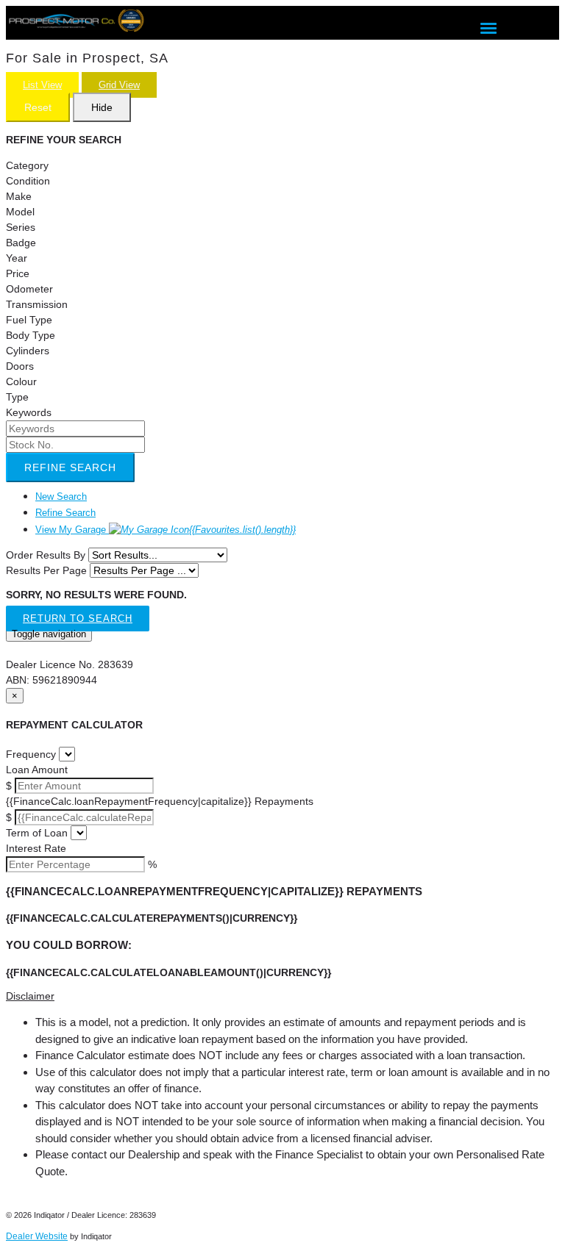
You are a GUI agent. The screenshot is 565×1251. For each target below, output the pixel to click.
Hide (102, 107)
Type (17, 397)
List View (42, 84)
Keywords (28, 412)
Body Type (30, 335)
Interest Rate (36, 848)
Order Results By (45, 555)
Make (19, 196)
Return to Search (77, 618)
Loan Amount (37, 769)
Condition (28, 181)
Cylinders (27, 350)
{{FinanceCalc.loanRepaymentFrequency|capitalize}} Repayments (159, 801)
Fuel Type (29, 320)
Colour (21, 381)
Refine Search (70, 467)
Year (16, 258)
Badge (21, 242)
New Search (61, 496)
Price (17, 273)
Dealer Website (37, 1236)
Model (20, 212)
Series (20, 227)
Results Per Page (46, 570)
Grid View (119, 84)
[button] (282, 996)
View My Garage (165, 529)
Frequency (31, 754)
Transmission (37, 304)
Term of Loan (37, 833)
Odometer (29, 289)
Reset (37, 107)
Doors (20, 366)
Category (27, 165)
